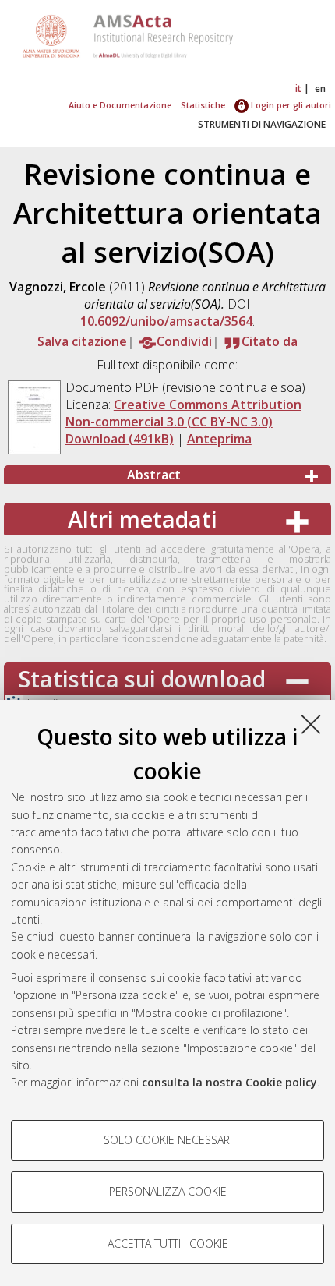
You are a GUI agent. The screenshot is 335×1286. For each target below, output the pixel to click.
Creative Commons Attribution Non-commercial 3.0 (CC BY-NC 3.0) (183, 413)
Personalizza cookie (168, 1191)
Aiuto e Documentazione (120, 105)
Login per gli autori (290, 105)
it (298, 88)
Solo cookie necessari (168, 1139)
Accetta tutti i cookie (168, 1243)
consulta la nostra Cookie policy (229, 1082)
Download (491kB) (119, 438)
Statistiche (203, 105)
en (320, 88)
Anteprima (219, 438)
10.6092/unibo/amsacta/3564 (166, 321)
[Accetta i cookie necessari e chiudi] (310, 724)
